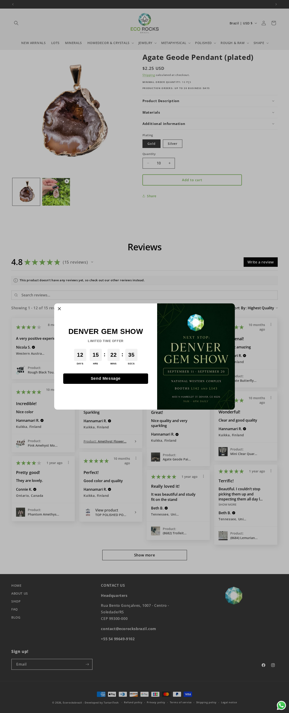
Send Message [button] (106, 378)
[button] (59, 308)
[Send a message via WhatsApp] (281, 705)
